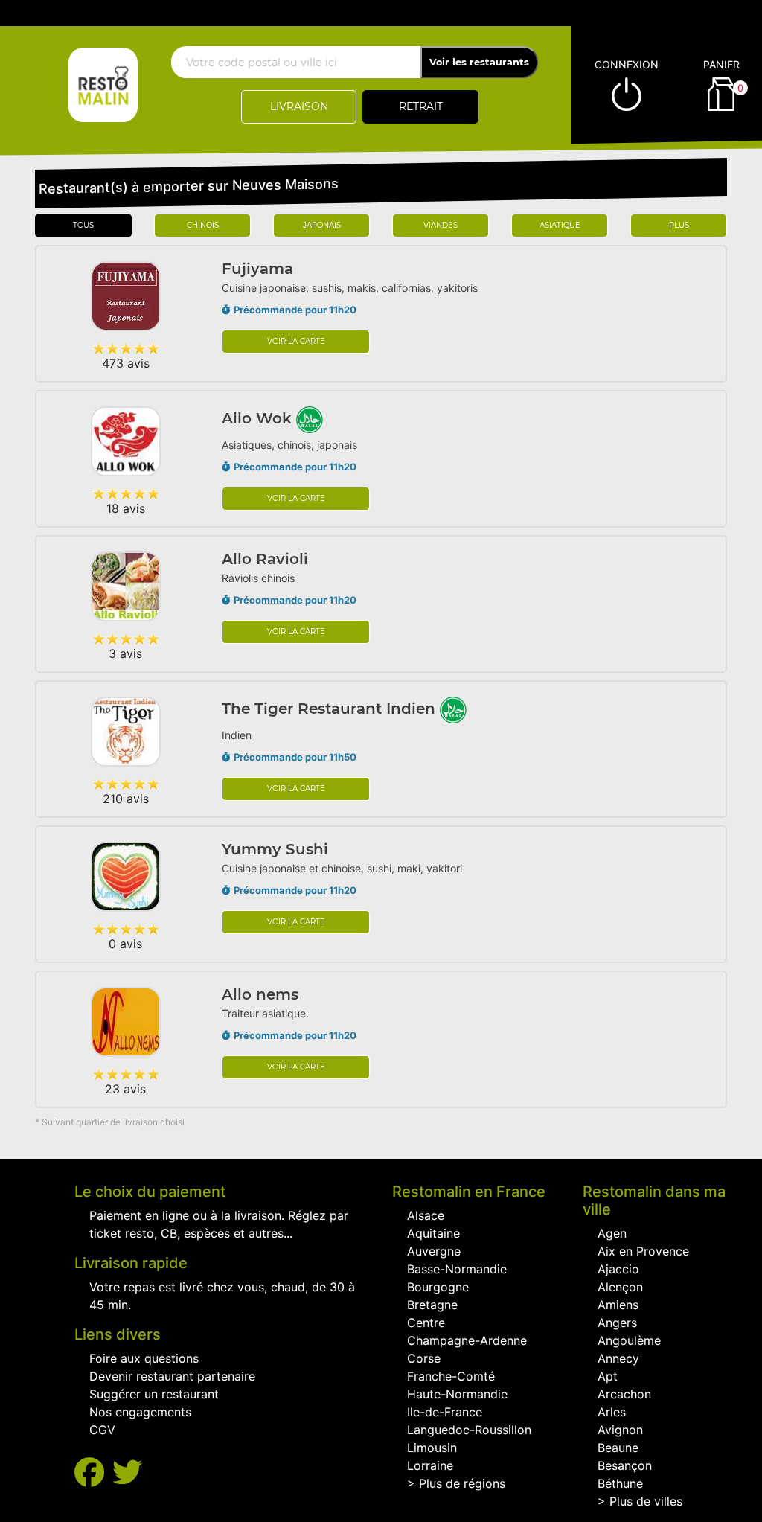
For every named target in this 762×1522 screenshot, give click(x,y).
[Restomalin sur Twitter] (127, 1472)
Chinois (203, 225)
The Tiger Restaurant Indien (331, 708)
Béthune (620, 1483)
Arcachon (624, 1394)
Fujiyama (257, 269)
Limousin (432, 1447)
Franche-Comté (451, 1376)
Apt (608, 1376)
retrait (421, 106)
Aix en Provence (643, 1251)
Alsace (425, 1215)
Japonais (322, 225)
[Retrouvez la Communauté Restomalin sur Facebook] (93, 1472)
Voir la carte (296, 341)
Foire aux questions (144, 1358)
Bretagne (432, 1304)
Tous (83, 225)
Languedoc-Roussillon (469, 1429)
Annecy (618, 1358)
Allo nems (260, 994)
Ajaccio (618, 1269)
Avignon (620, 1429)
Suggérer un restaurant (154, 1394)
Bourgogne (438, 1286)
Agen (612, 1233)
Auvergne (434, 1251)
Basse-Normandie (457, 1269)
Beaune (618, 1447)
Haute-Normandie (457, 1394)
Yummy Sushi (275, 849)
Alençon (620, 1286)
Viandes (440, 225)
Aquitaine (433, 1233)
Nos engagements (140, 1411)
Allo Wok (259, 418)
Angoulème (629, 1340)
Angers (617, 1322)
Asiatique (560, 225)
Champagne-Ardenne (467, 1340)
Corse (424, 1358)
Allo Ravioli (265, 559)
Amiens (618, 1304)
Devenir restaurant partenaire (172, 1376)
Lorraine (430, 1465)
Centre (426, 1322)
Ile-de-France (444, 1411)
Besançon (625, 1465)
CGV (102, 1429)
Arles (612, 1411)
